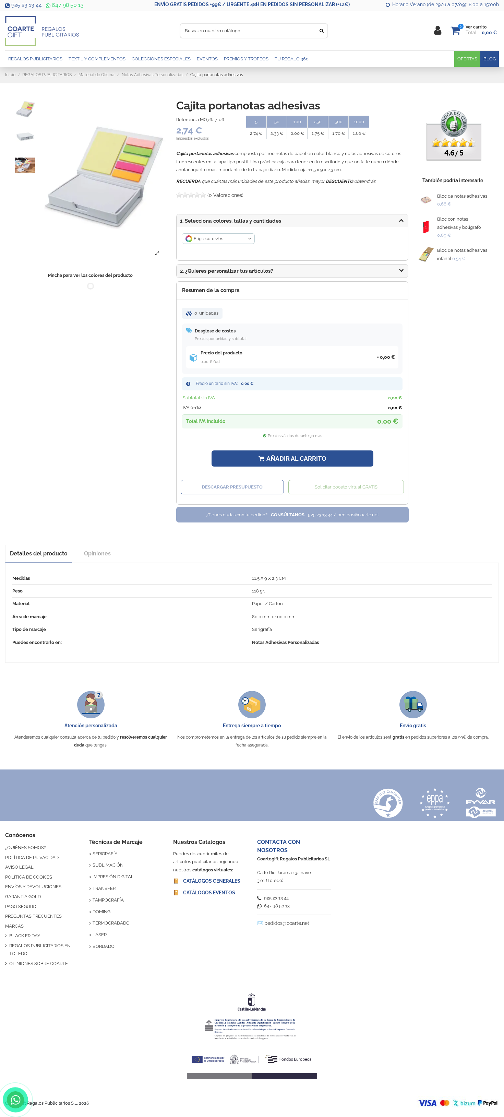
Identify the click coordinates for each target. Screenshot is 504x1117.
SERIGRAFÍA (105, 853)
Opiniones (97, 553)
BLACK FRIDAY (24, 935)
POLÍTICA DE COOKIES (28, 877)
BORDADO (104, 946)
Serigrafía (262, 629)
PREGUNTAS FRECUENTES (33, 916)
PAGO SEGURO (20, 906)
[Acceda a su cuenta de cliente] (437, 30)
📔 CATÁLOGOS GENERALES (206, 881)
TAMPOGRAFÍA (108, 900)
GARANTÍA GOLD (23, 896)
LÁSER (100, 934)
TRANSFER (104, 888)
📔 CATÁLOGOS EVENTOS (204, 892)
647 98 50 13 (67, 5)
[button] (292, 271)
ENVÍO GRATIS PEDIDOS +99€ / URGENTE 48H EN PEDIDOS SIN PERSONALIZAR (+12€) (252, 4)
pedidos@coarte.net (286, 923)
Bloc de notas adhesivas (462, 196)
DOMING (101, 911)
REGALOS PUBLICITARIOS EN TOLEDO (40, 949)
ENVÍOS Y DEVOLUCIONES (33, 886)
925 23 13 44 (26, 5)
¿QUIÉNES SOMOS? (25, 847)
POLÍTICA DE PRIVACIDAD (32, 857)
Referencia (187, 119)
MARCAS (14, 926)
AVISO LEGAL (19, 867)
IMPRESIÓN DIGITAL (113, 876)
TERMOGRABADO (111, 923)
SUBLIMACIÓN (108, 865)
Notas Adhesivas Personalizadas (285, 642)
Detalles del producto (39, 553)
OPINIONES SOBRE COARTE (38, 963)
